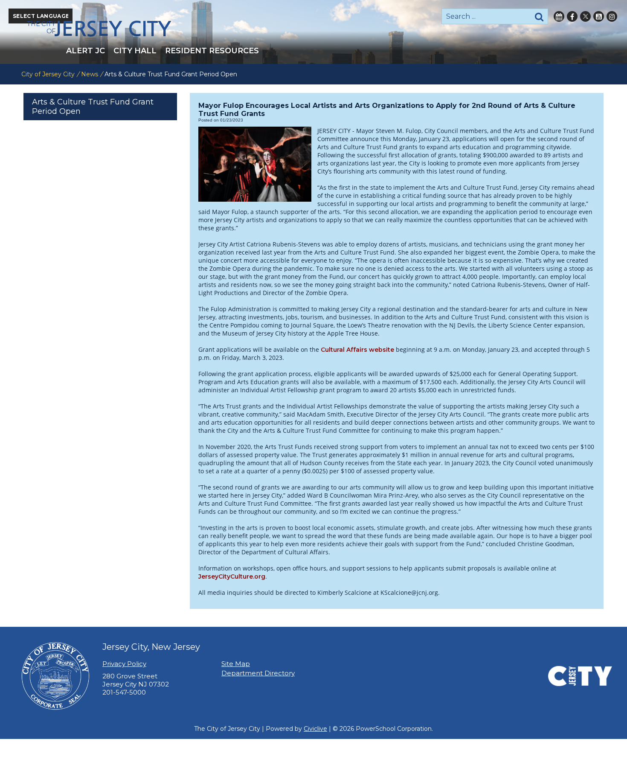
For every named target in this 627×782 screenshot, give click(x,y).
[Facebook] (572, 16)
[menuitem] (85, 51)
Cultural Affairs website (357, 349)
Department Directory (258, 673)
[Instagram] (612, 16)
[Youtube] (598, 16)
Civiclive (315, 729)
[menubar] (313, 51)
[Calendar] (559, 16)
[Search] (539, 16)
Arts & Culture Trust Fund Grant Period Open (93, 106)
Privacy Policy (124, 664)
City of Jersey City (48, 74)
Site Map (235, 664)
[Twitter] (585, 16)
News (89, 74)
